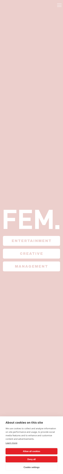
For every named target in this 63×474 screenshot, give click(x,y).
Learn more (11, 442)
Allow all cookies (31, 451)
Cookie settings (32, 467)
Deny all (31, 459)
